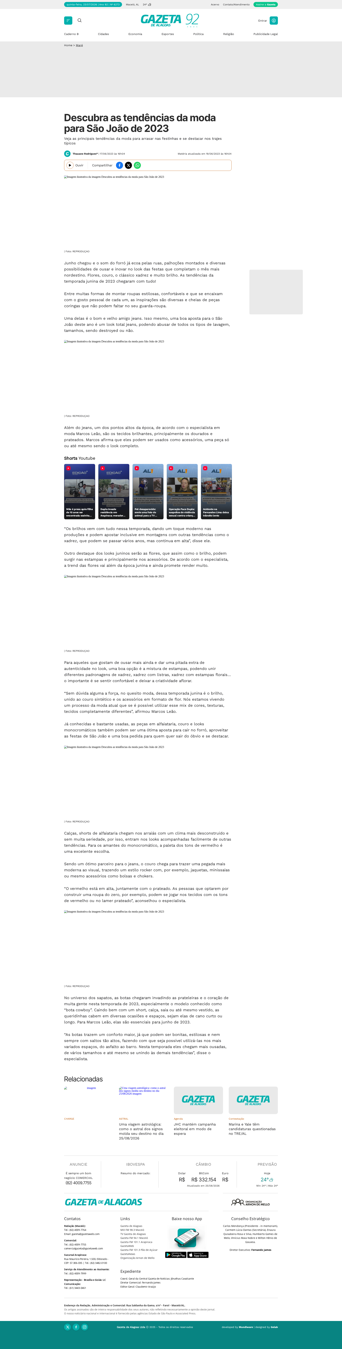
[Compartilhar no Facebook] (119, 165)
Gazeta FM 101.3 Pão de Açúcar (139, 1250)
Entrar (262, 20)
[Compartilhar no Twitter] (128, 165)
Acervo (215, 4)
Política (198, 34)
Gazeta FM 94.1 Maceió (134, 1238)
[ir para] (187, 1238)
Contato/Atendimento (236, 4)
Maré (79, 45)
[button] (274, 20)
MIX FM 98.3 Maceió (132, 1230)
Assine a (265, 4)
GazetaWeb (127, 1246)
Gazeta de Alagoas (131, 1226)
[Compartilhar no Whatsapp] (137, 165)
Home (68, 45)
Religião (228, 34)
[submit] (80, 20)
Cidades (103, 34)
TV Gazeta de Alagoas (133, 1234)
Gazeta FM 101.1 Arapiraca (136, 1242)
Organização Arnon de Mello (137, 1258)
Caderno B (71, 34)
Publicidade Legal (265, 34)
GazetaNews (127, 1254)
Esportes (168, 34)
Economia (135, 34)
